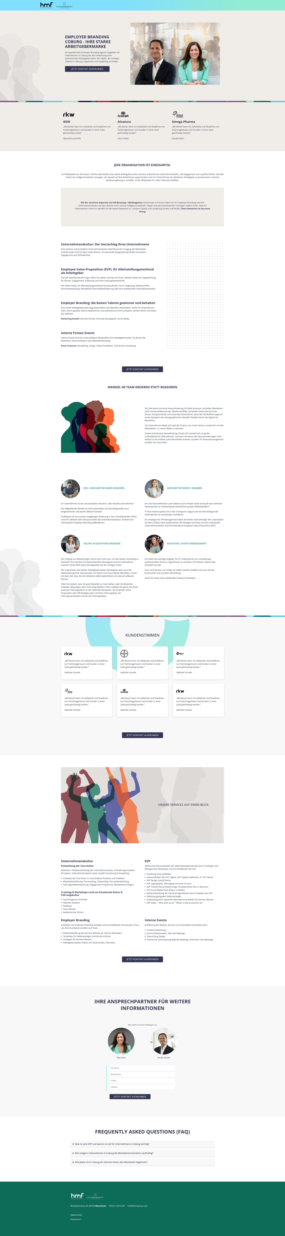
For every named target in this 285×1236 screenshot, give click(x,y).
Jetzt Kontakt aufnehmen (87, 68)
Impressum (75, 1219)
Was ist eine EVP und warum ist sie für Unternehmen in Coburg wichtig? (112, 1143)
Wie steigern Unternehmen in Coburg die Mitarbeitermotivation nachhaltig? (114, 1153)
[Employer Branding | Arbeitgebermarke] (56, 5)
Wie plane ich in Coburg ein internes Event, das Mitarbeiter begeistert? (111, 1162)
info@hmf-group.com (137, 1206)
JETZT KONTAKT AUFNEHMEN (130, 1096)
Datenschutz (76, 1215)
